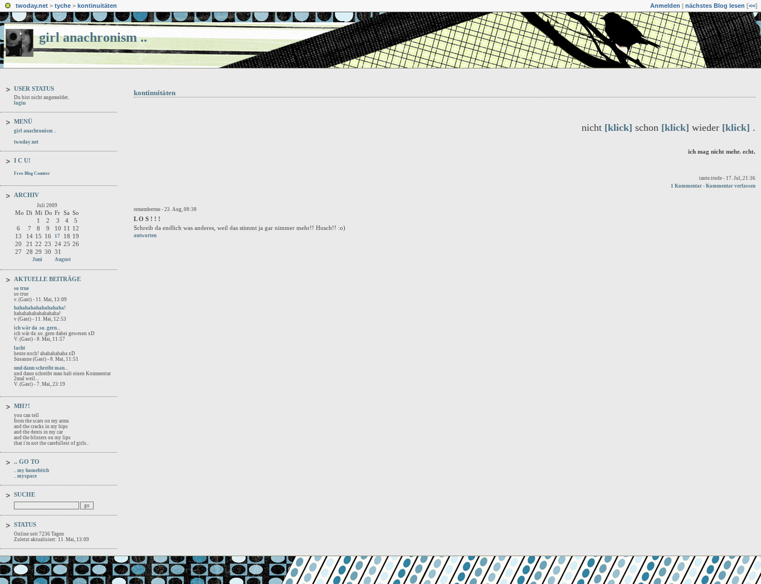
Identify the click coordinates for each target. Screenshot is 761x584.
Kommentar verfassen (730, 186)
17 (57, 236)
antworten (145, 235)
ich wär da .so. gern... (37, 328)
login (20, 103)
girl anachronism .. (93, 37)
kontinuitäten (97, 5)
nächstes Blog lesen (715, 5)
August (63, 259)
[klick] (618, 127)
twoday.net (32, 5)
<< (752, 5)
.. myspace (25, 476)
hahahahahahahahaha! (40, 308)
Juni (37, 259)
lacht (19, 348)
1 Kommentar (686, 186)
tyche (63, 5)
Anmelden (665, 5)
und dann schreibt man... (41, 368)
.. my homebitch (31, 470)
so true (21, 288)
